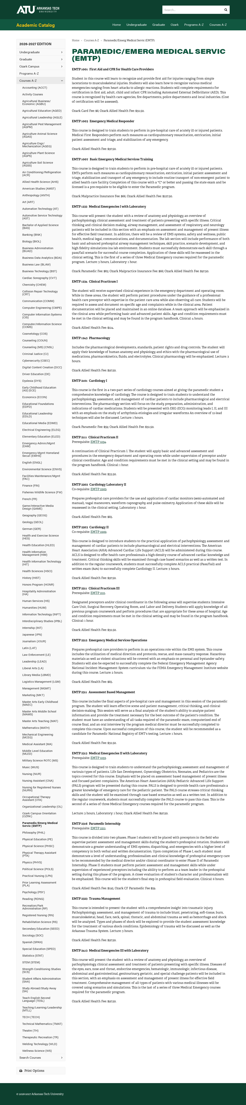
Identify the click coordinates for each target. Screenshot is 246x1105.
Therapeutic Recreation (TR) (40, 1037)
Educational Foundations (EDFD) (38, 405)
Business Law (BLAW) (36, 264)
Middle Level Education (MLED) (37, 752)
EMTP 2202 (98, 532)
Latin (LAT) (29, 648)
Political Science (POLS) (37, 869)
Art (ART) (28, 202)
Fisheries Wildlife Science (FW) (42, 492)
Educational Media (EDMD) (39, 423)
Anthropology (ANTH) (36, 195)
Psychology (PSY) (33, 892)
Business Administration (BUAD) (37, 249)
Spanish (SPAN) (32, 942)
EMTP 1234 (98, 442)
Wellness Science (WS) (37, 1050)
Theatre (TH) (30, 1030)
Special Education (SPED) (39, 949)
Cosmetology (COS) (34, 333)
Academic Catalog (35, 25)
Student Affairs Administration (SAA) (41, 979)
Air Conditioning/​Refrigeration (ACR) (41, 173)
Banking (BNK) (32, 234)
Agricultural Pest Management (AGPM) (41, 125)
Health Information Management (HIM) (34, 553)
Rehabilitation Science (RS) (39, 922)
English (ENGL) (32, 462)
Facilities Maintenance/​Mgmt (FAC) (41, 477)
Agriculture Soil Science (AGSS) (37, 163)
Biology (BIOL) (31, 241)
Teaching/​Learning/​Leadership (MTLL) (42, 1008)
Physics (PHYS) (32, 862)
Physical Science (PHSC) (38, 846)
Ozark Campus (29, 66)
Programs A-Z (194, 24)
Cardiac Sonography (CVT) (39, 278)
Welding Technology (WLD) (39, 1044)
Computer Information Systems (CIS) (42, 315)
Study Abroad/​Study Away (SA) (39, 989)
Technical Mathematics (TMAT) (42, 1024)
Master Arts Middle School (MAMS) (39, 712)
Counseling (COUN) (34, 340)
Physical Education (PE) (37, 839)
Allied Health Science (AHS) (40, 182)
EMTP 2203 (98, 489)
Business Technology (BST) (39, 271)
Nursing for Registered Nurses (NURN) (41, 788)
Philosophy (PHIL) (33, 832)
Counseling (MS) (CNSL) (37, 347)
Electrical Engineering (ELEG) (41, 430)
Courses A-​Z (28, 80)
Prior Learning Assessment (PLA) (39, 883)
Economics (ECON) (34, 397)
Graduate (158, 24)
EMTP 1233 (98, 758)
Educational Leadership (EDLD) (37, 414)
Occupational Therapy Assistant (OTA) (36, 798)
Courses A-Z (218, 24)
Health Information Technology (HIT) (41, 562)
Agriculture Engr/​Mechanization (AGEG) (37, 144)
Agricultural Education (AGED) (42, 110)
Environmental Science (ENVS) (42, 469)
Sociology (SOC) (32, 935)
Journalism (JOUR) (34, 641)
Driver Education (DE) (36, 374)
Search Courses (30, 1057)
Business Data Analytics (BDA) (42, 257)
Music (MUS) (30, 767)
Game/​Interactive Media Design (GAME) (38, 506)
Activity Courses (32, 94)
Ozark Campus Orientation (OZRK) (39, 814)
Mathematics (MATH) (36, 728)
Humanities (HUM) (34, 607)
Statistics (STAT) (32, 955)
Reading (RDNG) (33, 899)
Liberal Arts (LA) (32, 668)
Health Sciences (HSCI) (37, 571)
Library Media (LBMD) (36, 675)
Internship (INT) (32, 628)
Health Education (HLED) (38, 545)
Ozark (175, 24)
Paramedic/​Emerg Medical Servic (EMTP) (40, 824)
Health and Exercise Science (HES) (40, 536)
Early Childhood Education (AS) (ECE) (39, 388)
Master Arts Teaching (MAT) (40, 721)
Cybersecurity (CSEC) (36, 360)
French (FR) (29, 499)
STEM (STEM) (31, 962)
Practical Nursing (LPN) (37, 876)
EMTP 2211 (98, 828)
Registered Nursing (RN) (38, 915)
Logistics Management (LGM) (41, 681)
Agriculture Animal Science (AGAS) (39, 134)
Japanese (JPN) (32, 634)
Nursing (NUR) (31, 774)
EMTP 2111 (98, 593)
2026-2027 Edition (35, 43)
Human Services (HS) (36, 601)
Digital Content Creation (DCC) (42, 367)
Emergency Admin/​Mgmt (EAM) (38, 444)
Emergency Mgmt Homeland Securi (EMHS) (40, 454)
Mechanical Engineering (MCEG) (37, 735)
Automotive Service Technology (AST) (42, 216)
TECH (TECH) (31, 1017)
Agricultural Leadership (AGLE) (42, 117)
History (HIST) (31, 578)
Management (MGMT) (36, 688)
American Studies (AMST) (39, 188)
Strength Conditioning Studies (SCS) (41, 970)
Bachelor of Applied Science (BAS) (40, 226)
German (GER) (31, 529)
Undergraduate (136, 24)
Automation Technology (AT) (40, 208)
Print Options (34, 1071)
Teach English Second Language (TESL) (36, 999)
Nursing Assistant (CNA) (37, 780)
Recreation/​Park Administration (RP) (34, 906)
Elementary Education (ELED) (41, 436)
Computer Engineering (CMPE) (42, 307)
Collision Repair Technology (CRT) (40, 292)
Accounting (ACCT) (34, 87)
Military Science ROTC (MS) (40, 760)
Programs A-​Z (29, 73)
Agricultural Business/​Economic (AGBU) (36, 102)
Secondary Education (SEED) (40, 928)
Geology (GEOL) (32, 522)
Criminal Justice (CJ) (35, 354)
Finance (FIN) (30, 485)
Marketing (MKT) (33, 695)
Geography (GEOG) (34, 515)
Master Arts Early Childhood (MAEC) (40, 703)
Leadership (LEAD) (34, 661)
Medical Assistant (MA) (37, 744)
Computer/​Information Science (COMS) (42, 325)
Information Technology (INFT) (41, 614)
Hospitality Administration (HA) (39, 592)
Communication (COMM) (38, 301)
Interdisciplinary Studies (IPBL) (42, 621)
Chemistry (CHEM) (34, 284)
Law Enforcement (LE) (36, 654)
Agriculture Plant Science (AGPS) (38, 154)
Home (116, 24)
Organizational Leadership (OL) (42, 806)
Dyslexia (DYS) (31, 381)
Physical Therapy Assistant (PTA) (39, 853)
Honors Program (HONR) (38, 584)
